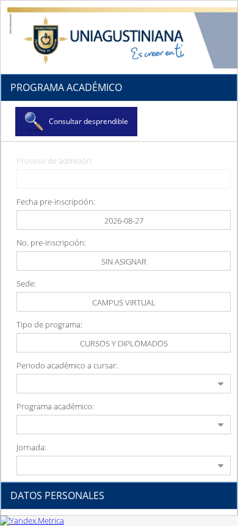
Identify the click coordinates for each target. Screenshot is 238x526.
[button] (76, 121)
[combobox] (123, 302)
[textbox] (123, 220)
